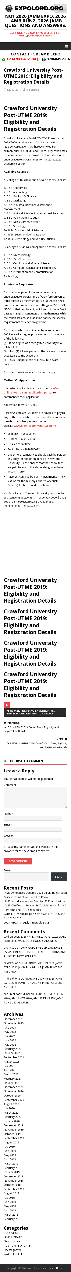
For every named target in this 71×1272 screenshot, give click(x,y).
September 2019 (14, 1138)
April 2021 (10, 1070)
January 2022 (12, 1053)
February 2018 (12, 1219)
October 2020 (12, 1095)
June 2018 (10, 1202)
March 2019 (11, 1163)
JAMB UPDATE (13, 1237)
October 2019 (12, 1134)
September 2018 (14, 1189)
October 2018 (12, 1185)
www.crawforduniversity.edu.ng (35, 425)
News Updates (13, 1241)
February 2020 (12, 1117)
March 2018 (11, 1214)
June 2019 (10, 1151)
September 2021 (14, 1057)
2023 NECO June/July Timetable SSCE (26, 922)
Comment (10, 785)
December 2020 (13, 1087)
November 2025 (14, 1023)
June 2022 (10, 1040)
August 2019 (11, 1142)
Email (7, 824)
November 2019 (14, 1129)
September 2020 (14, 1100)
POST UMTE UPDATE (17, 1245)
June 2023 (10, 1027)
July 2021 (9, 1065)
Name (8, 813)
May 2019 (10, 1155)
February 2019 (12, 1168)
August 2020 (11, 1104)
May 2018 (10, 1206)
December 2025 (13, 1019)
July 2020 (9, 1108)
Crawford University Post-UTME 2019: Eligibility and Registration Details (31, 712)
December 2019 (13, 1125)
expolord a (32, 89)
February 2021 (12, 1078)
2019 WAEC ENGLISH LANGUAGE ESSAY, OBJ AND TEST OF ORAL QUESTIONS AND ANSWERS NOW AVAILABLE (35, 952)
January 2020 (12, 1121)
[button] (66, 46)
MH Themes (58, 1268)
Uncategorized (13, 1250)
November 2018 (14, 1180)
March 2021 (11, 1074)
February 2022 (12, 1049)
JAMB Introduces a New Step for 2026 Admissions (34, 901)
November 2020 (14, 1091)
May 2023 (10, 1031)
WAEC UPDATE (13, 1254)
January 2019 (12, 1172)
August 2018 (11, 1193)
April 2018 (10, 1210)
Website (9, 835)
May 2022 (10, 1044)
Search (8, 870)
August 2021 (11, 1061)
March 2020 (11, 1112)
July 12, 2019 (14, 89)
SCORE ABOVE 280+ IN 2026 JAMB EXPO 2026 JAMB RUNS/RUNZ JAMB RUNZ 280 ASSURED (33, 967)
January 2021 (12, 1083)
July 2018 (9, 1197)
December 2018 (13, 1176)
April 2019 (10, 1159)
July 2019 (9, 1146)
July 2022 (9, 1036)
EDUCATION (11, 1233)
